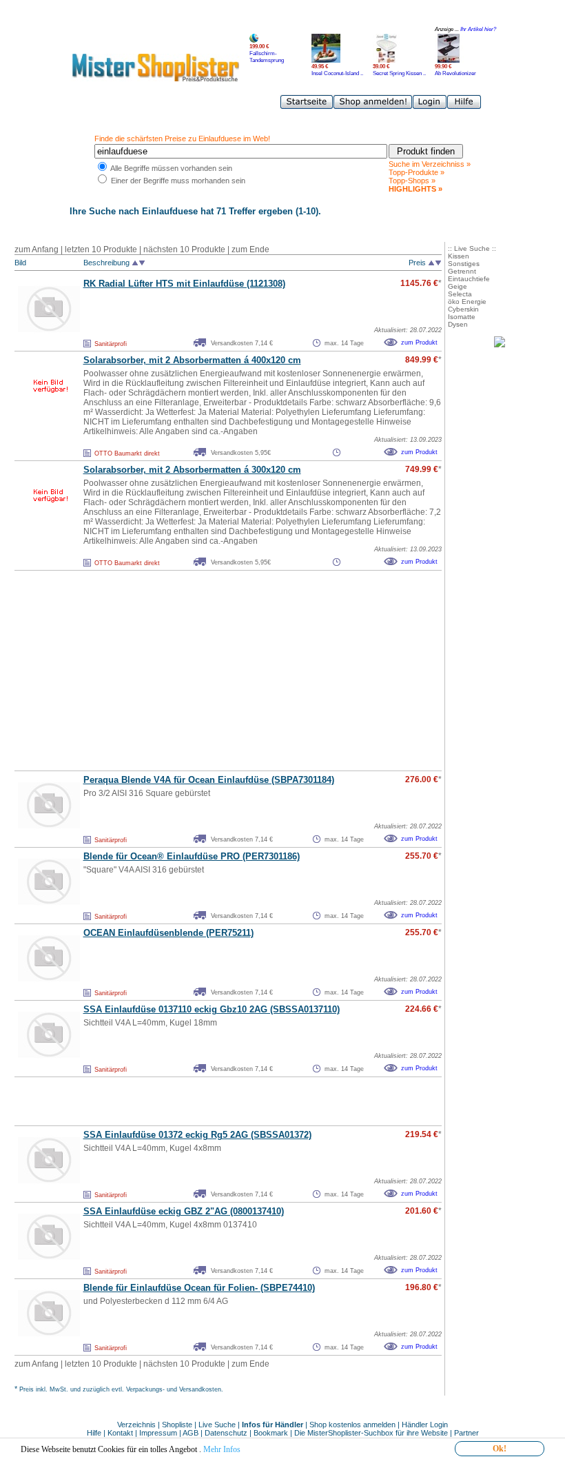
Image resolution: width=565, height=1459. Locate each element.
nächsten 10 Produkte (184, 249)
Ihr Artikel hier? (478, 29)
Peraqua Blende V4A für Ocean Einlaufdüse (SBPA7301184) (208, 780)
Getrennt (462, 271)
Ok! (499, 1448)
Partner (466, 1433)
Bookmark (271, 1433)
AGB (190, 1433)
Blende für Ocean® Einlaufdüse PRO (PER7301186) (191, 856)
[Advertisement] (198, 670)
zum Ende (250, 249)
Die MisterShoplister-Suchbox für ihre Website (371, 1433)
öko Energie (467, 301)
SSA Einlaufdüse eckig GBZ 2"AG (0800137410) (183, 1211)
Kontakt (121, 1433)
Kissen (458, 256)
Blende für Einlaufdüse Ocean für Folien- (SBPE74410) (199, 1288)
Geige (457, 286)
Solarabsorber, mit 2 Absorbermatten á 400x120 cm (192, 360)
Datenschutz (226, 1433)
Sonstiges (464, 263)
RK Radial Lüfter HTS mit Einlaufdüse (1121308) (184, 283)
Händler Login (425, 1424)
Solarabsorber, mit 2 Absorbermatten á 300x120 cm (192, 470)
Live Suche (217, 1424)
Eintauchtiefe (469, 279)
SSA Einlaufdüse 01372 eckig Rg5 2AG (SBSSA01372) (197, 1135)
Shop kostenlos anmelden (352, 1424)
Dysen (458, 324)
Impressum (158, 1433)
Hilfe (95, 1433)
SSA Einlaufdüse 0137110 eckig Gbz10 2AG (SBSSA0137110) (211, 1009)
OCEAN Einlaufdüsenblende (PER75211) (168, 933)
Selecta (460, 294)
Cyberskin (463, 309)
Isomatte (461, 316)
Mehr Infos (221, 1449)
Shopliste (177, 1424)
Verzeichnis (136, 1424)
